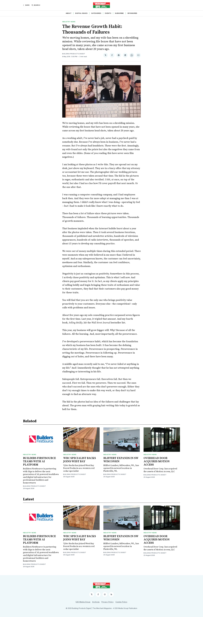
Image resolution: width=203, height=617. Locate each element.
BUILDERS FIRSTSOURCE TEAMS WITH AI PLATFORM (39, 461)
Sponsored (132, 13)
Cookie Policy (121, 602)
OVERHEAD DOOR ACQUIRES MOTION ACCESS (157, 461)
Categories (96, 13)
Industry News (68, 22)
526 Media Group (83, 602)
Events (108, 13)
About (69, 13)
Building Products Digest (73, 54)
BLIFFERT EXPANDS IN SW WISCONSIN (120, 459)
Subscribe (119, 13)
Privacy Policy (108, 602)
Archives (96, 602)
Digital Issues (81, 13)
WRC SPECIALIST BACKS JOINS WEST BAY (79, 459)
